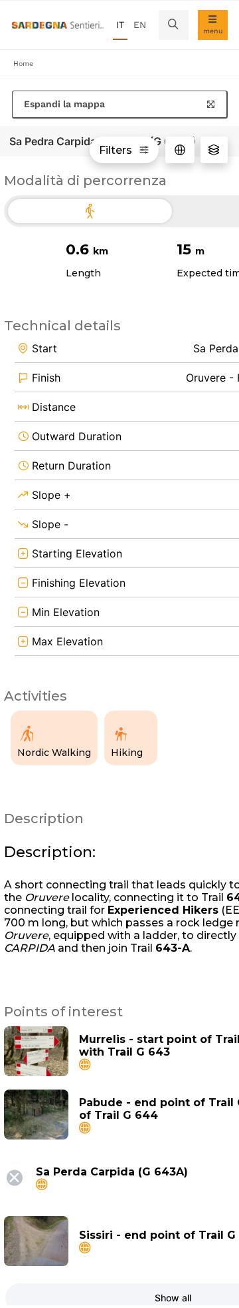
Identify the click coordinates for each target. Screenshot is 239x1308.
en (139, 24)
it (120, 24)
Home (23, 63)
